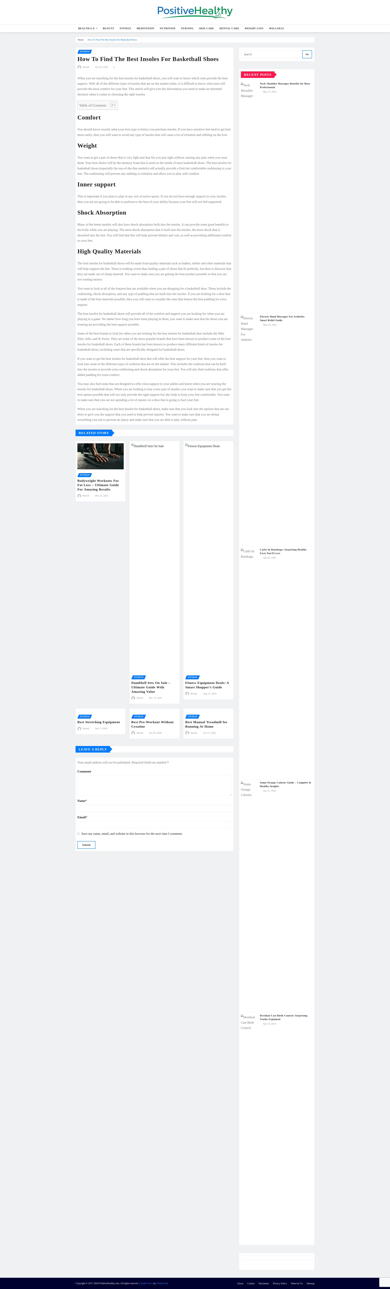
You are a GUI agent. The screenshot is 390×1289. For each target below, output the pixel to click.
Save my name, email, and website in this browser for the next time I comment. (132, 833)
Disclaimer (264, 1283)
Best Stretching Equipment (98, 722)
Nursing (187, 28)
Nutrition (168, 28)
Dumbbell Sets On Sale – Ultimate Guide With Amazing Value (150, 687)
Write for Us (297, 1283)
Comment (84, 771)
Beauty (108, 28)
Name (82, 800)
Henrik (86, 67)
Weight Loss (254, 28)
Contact (251, 1283)
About (240, 1283)
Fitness (125, 28)
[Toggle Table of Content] (111, 104)
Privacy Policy (280, 1283)
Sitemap (310, 1283)
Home (81, 40)
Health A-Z (87, 28)
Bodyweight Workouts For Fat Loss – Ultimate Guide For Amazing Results (98, 485)
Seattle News (146, 1283)
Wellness (276, 28)
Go (307, 54)
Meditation (145, 28)
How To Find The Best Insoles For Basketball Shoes (112, 40)
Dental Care (229, 28)
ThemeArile (162, 1283)
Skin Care (206, 28)
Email (82, 817)
